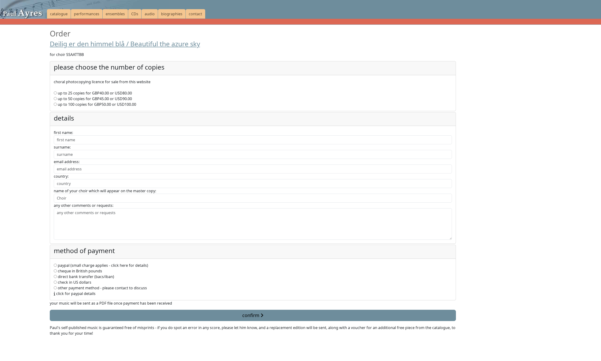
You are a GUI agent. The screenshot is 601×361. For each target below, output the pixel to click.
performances (86, 13)
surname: (62, 147)
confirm (251, 315)
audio (150, 13)
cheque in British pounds (79, 271)
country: (61, 176)
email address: (67, 161)
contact (195, 13)
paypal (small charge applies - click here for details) (102, 265)
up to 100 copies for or (96, 104)
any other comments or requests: (83, 205)
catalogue (59, 13)
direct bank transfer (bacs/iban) (85, 276)
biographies (171, 13)
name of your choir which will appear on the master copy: (105, 190)
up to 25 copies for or (94, 93)
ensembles (115, 13)
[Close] (52, 344)
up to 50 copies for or (94, 98)
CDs (134, 13)
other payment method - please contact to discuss (102, 287)
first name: (63, 132)
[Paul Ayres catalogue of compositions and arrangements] (23, 9)
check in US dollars (74, 282)
